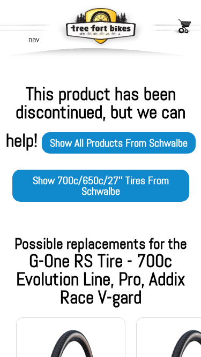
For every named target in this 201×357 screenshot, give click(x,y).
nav (33, 39)
